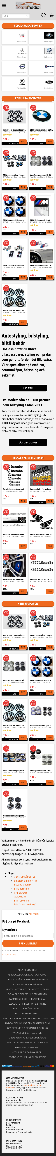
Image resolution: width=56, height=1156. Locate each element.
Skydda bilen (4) (23, 884)
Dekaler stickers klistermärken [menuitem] (27, 994)
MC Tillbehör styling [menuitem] (27, 1008)
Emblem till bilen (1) (25, 880)
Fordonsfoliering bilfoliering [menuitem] (27, 1057)
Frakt (8, 1125)
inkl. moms (34, 913)
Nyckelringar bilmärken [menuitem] (27, 984)
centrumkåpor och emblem (23, 1086)
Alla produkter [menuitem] (27, 969)
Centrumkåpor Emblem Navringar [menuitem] (27, 979)
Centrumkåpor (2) (24, 876)
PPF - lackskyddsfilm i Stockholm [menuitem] (27, 1042)
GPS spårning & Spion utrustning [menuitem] (27, 1028)
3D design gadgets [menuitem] (27, 1013)
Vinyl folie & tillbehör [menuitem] (27, 1032)
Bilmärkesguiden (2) (25, 904)
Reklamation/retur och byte (19, 1132)
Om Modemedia (13, 1143)
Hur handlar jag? (14, 1145)
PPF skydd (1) (21, 892)
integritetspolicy (9, 954)
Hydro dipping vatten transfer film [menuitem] (27, 1023)
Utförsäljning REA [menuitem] (27, 1047)
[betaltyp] (28, 1065)
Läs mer (28, 388)
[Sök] (27, 16)
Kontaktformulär (14, 1100)
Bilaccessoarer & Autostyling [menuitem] (27, 974)
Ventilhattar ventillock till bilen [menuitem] (27, 989)
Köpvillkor (11, 1127)
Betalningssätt (13, 1122)
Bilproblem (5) (22, 900)
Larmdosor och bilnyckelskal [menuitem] (27, 998)
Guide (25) (20, 896)
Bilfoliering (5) (22, 888)
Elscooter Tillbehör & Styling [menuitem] (27, 1003)
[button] (45, 15)
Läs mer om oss (28, 442)
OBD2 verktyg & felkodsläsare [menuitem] (27, 1037)
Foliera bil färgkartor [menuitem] (27, 1052)
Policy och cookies (14, 1129)
